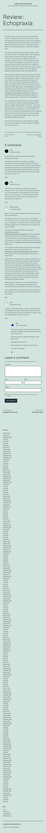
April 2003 (5, 787)
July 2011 (5, 654)
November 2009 (7, 695)
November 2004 (7, 760)
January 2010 (6, 690)
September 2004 (7, 764)
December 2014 (7, 570)
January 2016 (6, 543)
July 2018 (5, 486)
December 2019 (7, 453)
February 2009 (6, 713)
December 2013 (7, 594)
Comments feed (7, 813)
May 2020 (5, 443)
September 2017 (7, 506)
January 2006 (6, 742)
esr (7, 136)
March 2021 (6, 435)
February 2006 (6, 740)
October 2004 (6, 762)
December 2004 (7, 758)
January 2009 (6, 715)
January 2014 (6, 592)
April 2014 (5, 586)
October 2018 (6, 480)
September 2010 (7, 674)
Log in (4, 809)
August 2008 (6, 725)
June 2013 (5, 607)
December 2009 (7, 692)
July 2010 (5, 678)
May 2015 (5, 559)
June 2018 (5, 488)
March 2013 (6, 613)
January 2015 (6, 568)
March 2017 (6, 519)
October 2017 (6, 504)
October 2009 (6, 697)
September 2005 (7, 748)
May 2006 (5, 733)
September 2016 (7, 527)
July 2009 (5, 703)
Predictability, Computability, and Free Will (17, 93)
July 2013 (5, 604)
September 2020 (7, 437)
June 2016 (5, 533)
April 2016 (5, 537)
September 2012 (7, 625)
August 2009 (6, 701)
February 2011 (6, 664)
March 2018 (6, 494)
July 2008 (5, 727)
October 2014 (6, 574)
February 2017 (6, 521)
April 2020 (5, 445)
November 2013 (7, 596)
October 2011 (6, 647)
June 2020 (5, 441)
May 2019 (5, 465)
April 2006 (5, 735)
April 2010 (5, 684)
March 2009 (6, 711)
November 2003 (7, 772)
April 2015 (5, 562)
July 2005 (5, 752)
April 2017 (5, 517)
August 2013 (6, 602)
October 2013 (6, 598)
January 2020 (6, 451)
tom (11, 302)
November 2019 (7, 455)
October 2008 (6, 721)
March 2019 (6, 469)
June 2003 (5, 783)
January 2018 (6, 498)
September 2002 (7, 795)
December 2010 (7, 668)
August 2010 (6, 676)
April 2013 (5, 611)
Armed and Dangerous (23, 4)
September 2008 (7, 723)
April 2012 (5, 635)
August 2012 (6, 627)
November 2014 (7, 572)
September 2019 (7, 457)
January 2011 (6, 666)
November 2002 (7, 791)
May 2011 (5, 658)
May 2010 (5, 682)
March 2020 (6, 447)
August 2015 (6, 553)
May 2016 (5, 535)
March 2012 (6, 637)
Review (35, 134)
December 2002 (7, 789)
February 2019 (6, 472)
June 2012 (5, 631)
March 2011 (6, 662)
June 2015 (5, 557)
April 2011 (5, 660)
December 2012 (7, 619)
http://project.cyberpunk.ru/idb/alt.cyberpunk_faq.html (20, 251)
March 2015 (6, 564)
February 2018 (6, 496)
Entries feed (6, 811)
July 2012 (5, 629)
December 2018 (7, 476)
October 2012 (6, 623)
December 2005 (7, 744)
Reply (6, 177)
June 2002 (5, 799)
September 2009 (7, 699)
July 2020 (5, 439)
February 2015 (6, 566)
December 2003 (7, 770)
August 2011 (6, 652)
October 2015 (6, 549)
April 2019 (5, 467)
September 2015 (7, 551)
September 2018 (7, 482)
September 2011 (7, 649)
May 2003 (5, 785)
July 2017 (5, 510)
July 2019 (5, 461)
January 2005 (6, 756)
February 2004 (6, 766)
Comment (8, 364)
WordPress (16, 827)
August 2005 (6, 750)
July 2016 (5, 531)
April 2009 (5, 709)
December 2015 (7, 545)
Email (26, 379)
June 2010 (5, 680)
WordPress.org (6, 815)
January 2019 (6, 474)
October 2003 (6, 774)
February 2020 (6, 449)
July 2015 (5, 555)
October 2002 (6, 793)
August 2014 (6, 578)
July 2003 (5, 780)
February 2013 (6, 615)
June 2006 (5, 731)
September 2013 (7, 600)
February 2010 (6, 688)
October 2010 (6, 672)
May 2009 (5, 707)
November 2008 (7, 719)
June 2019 (5, 463)
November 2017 (7, 502)
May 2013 (5, 609)
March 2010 (6, 686)
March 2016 (6, 539)
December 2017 (7, 500)
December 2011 (7, 643)
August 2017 (6, 508)
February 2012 (6, 639)
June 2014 (5, 582)
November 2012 (7, 621)
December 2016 (7, 525)
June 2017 (5, 512)
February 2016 (6, 541)
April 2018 (5, 492)
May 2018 (5, 490)
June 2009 (5, 705)
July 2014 (5, 580)
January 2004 (6, 768)
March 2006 (6, 738)
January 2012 (6, 641)
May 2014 (5, 584)
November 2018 (7, 478)
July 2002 (5, 797)
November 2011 (7, 645)
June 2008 (5, 729)
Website (7, 387)
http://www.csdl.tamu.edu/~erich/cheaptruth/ (28, 242)
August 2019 (6, 459)
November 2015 (7, 547)
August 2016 (6, 529)
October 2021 (6, 433)
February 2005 (6, 754)
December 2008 (7, 717)
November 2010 (7, 670)
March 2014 (6, 588)
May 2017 (5, 514)
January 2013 (6, 617)
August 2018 (6, 484)
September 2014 (7, 576)
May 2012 (5, 633)
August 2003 (6, 778)
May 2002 (5, 801)
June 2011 (5, 656)
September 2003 (7, 776)
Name (7, 379)
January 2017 (6, 523)
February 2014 (6, 590)
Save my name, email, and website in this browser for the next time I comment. (22, 395)
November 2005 (7, 746)
